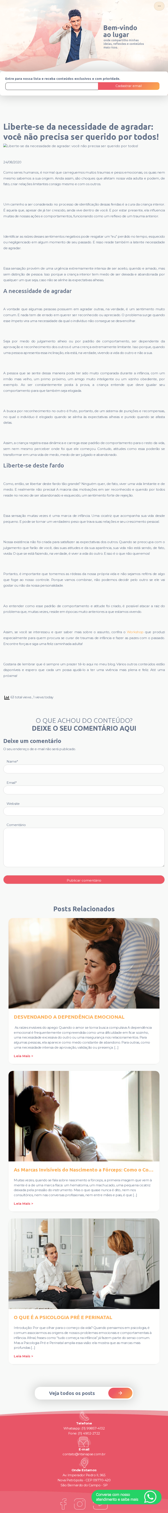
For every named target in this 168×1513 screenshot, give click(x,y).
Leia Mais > (23, 1056)
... (159, 4)
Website (13, 804)
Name (12, 761)
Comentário (16, 825)
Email (12, 783)
